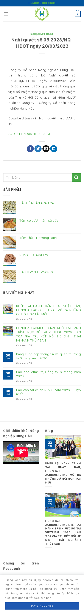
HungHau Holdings (42, 3)
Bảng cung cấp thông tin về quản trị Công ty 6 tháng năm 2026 (48, 356)
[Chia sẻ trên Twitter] (38, 148)
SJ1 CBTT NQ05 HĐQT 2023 (29, 134)
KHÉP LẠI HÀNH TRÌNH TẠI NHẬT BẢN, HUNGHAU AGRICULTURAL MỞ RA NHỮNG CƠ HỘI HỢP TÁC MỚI (48, 310)
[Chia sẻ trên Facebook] (30, 148)
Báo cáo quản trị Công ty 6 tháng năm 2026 (48, 374)
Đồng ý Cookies (42, 605)
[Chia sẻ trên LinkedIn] (53, 148)
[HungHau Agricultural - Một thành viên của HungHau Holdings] (42, 13)
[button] (6, 14)
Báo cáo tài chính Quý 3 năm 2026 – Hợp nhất (48, 392)
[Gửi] (76, 177)
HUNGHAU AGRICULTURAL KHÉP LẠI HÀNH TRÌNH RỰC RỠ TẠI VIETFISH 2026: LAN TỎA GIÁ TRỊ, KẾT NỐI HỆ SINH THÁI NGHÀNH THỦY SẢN (48, 334)
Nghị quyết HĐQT (42, 34)
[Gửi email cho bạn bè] (46, 148)
